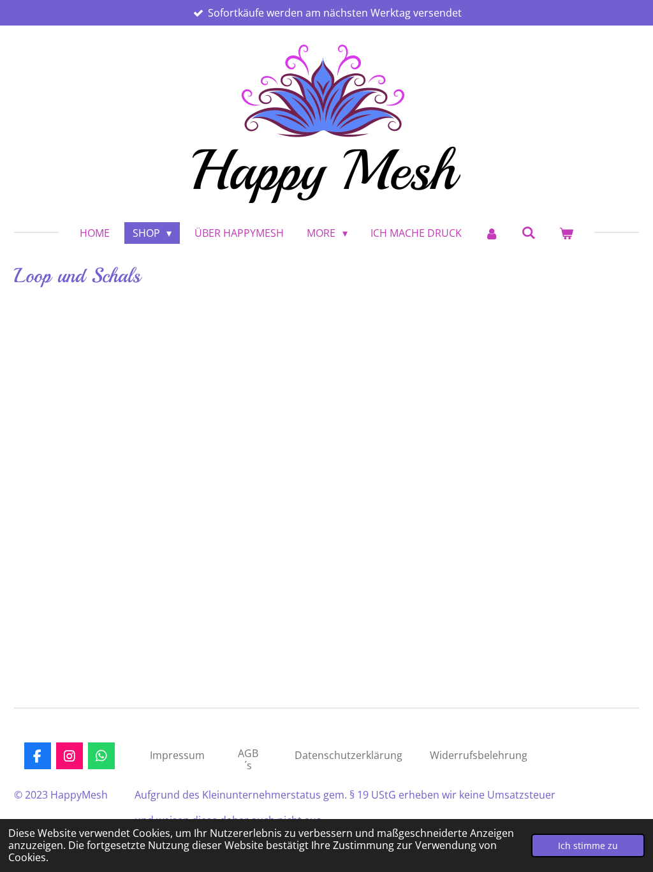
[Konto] (491, 233)
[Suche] (528, 232)
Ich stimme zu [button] (588, 845)
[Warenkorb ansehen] (566, 233)
